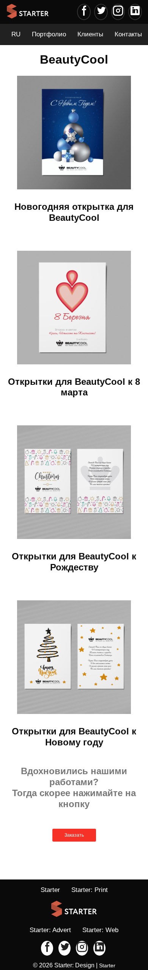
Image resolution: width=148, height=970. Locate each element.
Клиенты (90, 34)
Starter (50, 889)
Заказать (74, 835)
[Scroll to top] (117, 939)
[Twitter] (101, 12)
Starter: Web (100, 930)
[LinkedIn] (135, 12)
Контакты (128, 34)
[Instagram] (118, 12)
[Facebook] (84, 12)
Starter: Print (89, 889)
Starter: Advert (50, 930)
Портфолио (49, 34)
